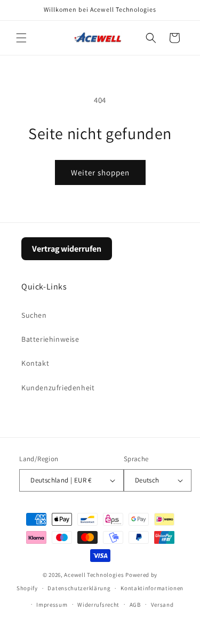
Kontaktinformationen (152, 588)
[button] (21, 38)
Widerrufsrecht (98, 604)
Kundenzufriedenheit (57, 387)
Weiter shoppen (100, 172)
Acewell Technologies (94, 574)
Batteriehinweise (50, 339)
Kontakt (35, 363)
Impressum (51, 604)
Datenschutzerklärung (78, 588)
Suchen (34, 315)
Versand (162, 604)
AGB (135, 604)
